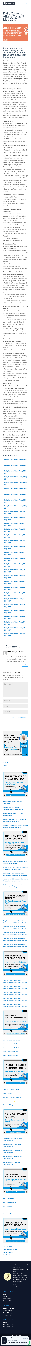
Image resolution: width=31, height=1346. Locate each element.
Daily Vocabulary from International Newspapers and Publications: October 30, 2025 (15, 928)
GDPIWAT (6, 760)
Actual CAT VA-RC (8, 1301)
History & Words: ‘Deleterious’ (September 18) (12, 1145)
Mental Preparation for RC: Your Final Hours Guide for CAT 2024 (14, 820)
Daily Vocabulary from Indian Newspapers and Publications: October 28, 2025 (15, 993)
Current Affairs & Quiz (10, 1249)
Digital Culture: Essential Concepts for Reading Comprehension (15, 862)
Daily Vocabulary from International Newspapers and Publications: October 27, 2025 (15, 940)
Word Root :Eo (7, 1206)
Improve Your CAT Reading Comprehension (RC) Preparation (13, 808)
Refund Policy (7, 1313)
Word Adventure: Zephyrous (11, 1044)
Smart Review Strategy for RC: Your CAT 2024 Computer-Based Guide (15, 826)
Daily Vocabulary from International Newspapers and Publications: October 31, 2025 (15, 922)
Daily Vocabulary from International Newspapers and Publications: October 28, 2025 (15, 934)
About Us (6, 1294)
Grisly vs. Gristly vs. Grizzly (11, 1105)
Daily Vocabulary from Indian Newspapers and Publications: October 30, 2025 (15, 987)
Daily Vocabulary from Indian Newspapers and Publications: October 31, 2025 (15, 982)
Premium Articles (8, 1255)
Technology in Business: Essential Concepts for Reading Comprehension (15, 874)
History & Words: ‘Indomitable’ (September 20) (12, 1151)
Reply (24, 665)
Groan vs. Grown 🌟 (9, 1101)
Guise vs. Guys (7, 1093)
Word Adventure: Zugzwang (11, 1040)
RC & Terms (7, 1299)
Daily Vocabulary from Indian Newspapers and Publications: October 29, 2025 (15, 1005)
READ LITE (6, 762)
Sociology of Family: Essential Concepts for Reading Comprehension (15, 868)
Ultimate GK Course (9, 1247)
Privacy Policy (7, 1310)
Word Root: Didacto (9, 1214)
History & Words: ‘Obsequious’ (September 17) (12, 1140)
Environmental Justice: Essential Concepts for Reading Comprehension (15, 886)
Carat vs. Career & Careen (11, 1089)
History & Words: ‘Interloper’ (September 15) (12, 1163)
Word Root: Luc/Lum (9, 1202)
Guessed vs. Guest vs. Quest (12, 1097)
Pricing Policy (7, 1315)
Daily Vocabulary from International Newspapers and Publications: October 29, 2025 (15, 946)
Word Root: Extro (8, 1198)
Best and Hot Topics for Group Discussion (12, 802)
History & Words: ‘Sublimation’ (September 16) (12, 1157)
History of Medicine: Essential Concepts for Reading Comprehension (15, 880)
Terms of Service (8, 1308)
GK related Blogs (8, 1252)
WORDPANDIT (7, 768)
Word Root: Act (7, 1210)
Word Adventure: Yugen (10, 1055)
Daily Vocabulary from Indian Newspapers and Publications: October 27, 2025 (15, 999)
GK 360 (5, 765)
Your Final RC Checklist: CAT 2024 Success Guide (13, 814)
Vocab (5, 1296)
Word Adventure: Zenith (10, 1052)
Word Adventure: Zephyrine (11, 1048)
